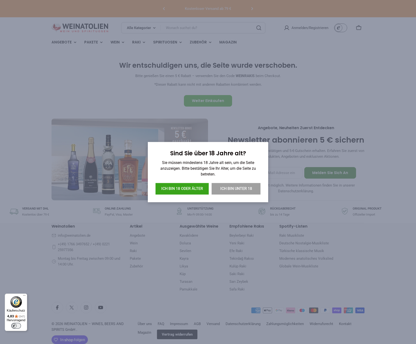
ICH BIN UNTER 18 (236, 188)
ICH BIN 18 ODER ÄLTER (182, 188)
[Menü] (24, 296)
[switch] (16, 326)
